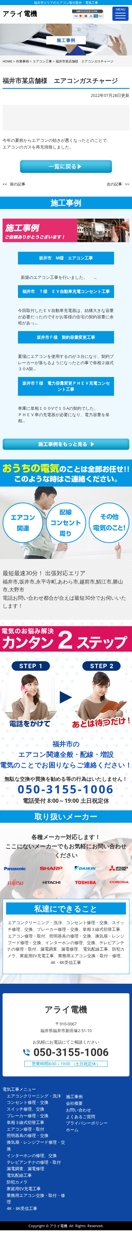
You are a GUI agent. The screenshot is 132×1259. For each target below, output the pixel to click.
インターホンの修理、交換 (32, 1155)
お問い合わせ (78, 1110)
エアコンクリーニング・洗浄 (34, 1096)
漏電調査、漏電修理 (25, 1168)
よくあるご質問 (80, 1116)
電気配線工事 (19, 1175)
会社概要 (74, 1103)
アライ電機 (58, 1225)
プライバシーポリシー (87, 1123)
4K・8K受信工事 (22, 1208)
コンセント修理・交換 (27, 1102)
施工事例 (74, 1096)
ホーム (72, 1129)
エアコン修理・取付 (25, 1129)
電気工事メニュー (19, 1089)
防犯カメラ (17, 1182)
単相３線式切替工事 (25, 1122)
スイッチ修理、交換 (25, 1109)
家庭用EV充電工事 (24, 1188)
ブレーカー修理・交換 (27, 1115)
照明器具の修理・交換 (27, 1135)
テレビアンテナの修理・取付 (34, 1162)
